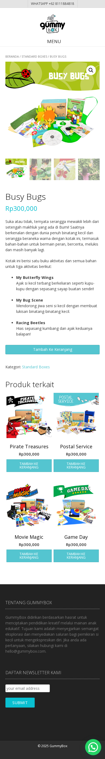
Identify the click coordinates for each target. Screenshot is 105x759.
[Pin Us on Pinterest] (62, 753)
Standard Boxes (34, 56)
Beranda (12, 56)
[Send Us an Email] (45, 753)
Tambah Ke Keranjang (52, 349)
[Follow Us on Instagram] (56, 753)
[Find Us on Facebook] (50, 753)
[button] (91, 70)
